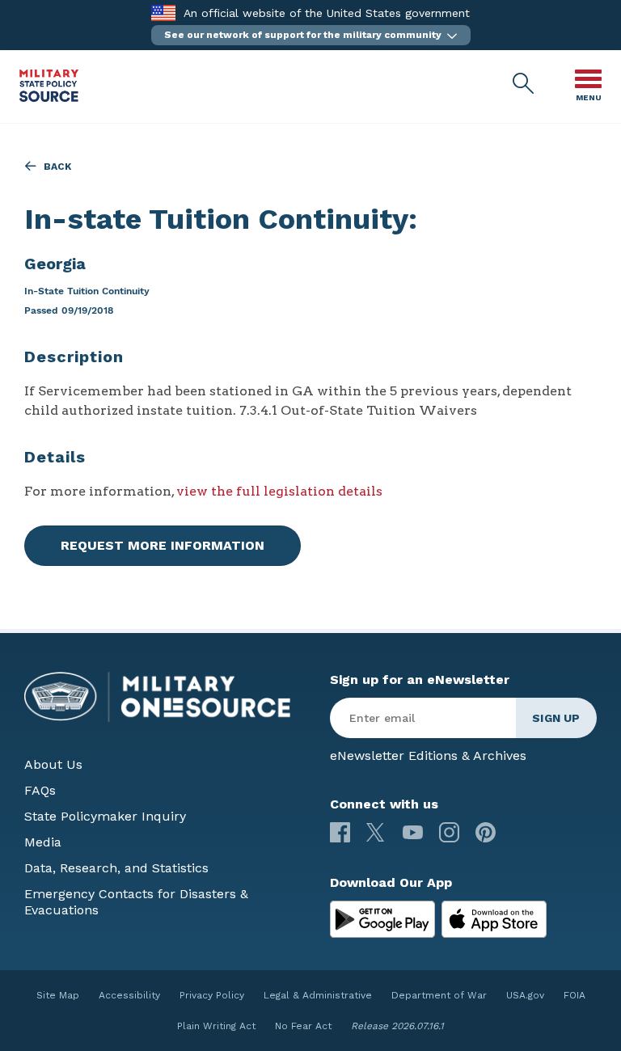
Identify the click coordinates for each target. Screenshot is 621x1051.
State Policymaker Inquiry (105, 816)
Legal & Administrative (318, 995)
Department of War (439, 995)
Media (42, 842)
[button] (311, 35)
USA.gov (525, 995)
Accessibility (129, 995)
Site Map (57, 995)
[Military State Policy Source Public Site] (48, 97)
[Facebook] (340, 832)
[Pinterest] (485, 832)
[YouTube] (413, 832)
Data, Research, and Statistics (116, 868)
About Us (53, 764)
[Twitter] (376, 832)
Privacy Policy (212, 995)
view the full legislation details (279, 491)
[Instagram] (449, 832)
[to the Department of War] (163, 12)
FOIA (574, 995)
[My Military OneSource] (382, 919)
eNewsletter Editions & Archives (428, 755)
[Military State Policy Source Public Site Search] (524, 84)
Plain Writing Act (216, 1026)
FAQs (40, 790)
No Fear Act (303, 1026)
